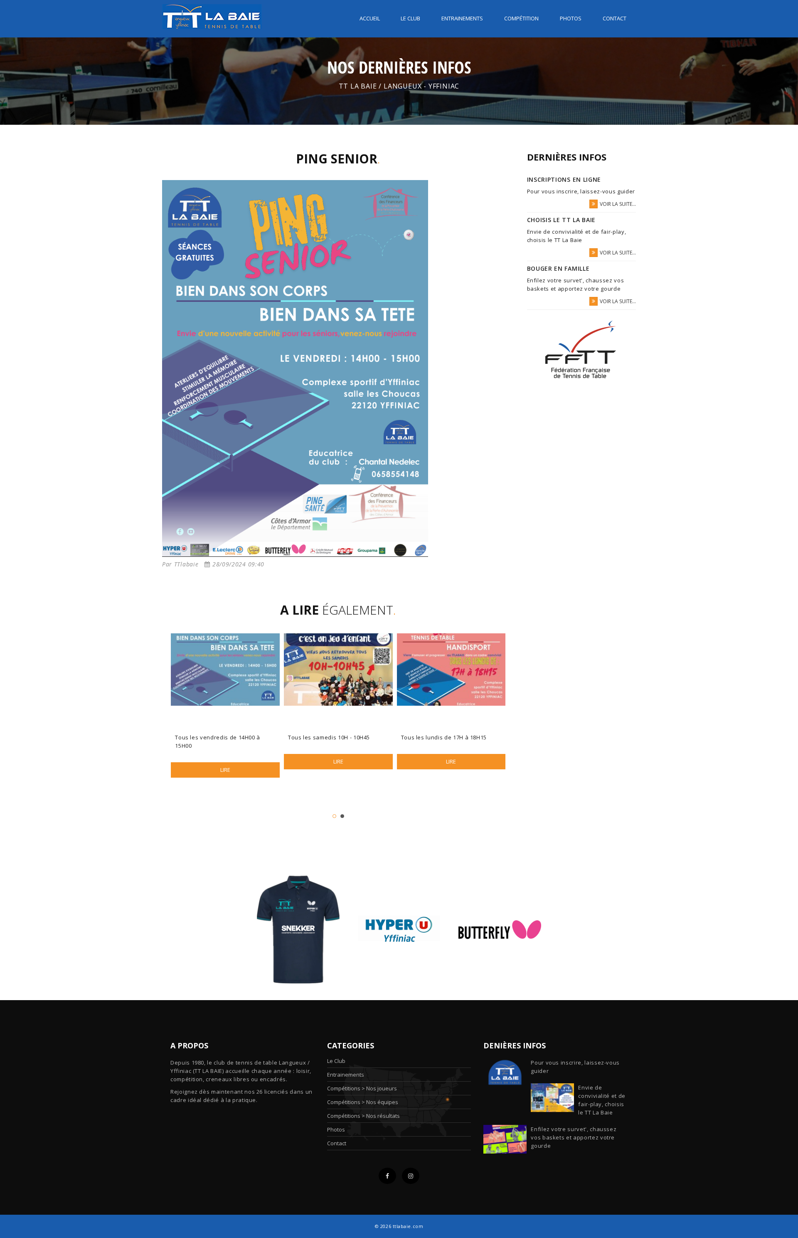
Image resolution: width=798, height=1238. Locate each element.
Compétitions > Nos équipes (362, 1102)
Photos (570, 18)
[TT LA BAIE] (212, 14)
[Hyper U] (399, 929)
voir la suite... (618, 204)
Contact (614, 18)
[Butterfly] (499, 929)
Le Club (336, 1061)
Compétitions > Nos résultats (363, 1115)
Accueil (370, 18)
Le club (410, 18)
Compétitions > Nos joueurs (362, 1088)
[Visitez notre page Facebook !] (387, 1176)
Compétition (521, 18)
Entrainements (462, 18)
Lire (225, 769)
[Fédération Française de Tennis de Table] (581, 349)
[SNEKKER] (298, 929)
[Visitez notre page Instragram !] (410, 1176)
